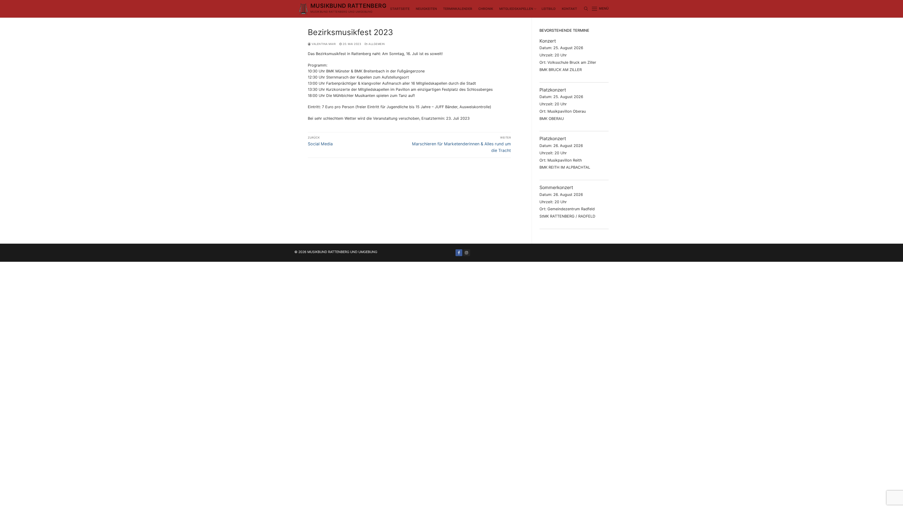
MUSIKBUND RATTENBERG (348, 5)
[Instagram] (466, 252)
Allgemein (376, 44)
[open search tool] (586, 9)
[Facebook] (458, 252)
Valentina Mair (323, 44)
